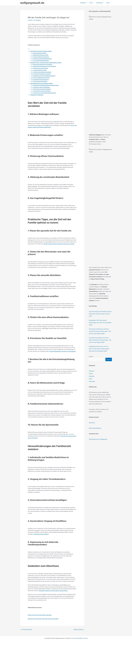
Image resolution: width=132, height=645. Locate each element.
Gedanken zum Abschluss (37, 94)
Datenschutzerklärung (95, 428)
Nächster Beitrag (79, 629)
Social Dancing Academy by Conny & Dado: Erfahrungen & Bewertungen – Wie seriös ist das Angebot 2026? (100, 340)
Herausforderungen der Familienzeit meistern (42, 83)
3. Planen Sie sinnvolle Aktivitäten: (40, 68)
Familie (30, 20)
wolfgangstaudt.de (32, 2)
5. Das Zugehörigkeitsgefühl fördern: (41, 60)
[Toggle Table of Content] (29, 49)
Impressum (92, 422)
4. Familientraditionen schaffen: (40, 70)
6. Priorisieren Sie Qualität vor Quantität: (42, 73)
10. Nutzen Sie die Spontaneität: (40, 81)
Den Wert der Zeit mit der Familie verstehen (41, 51)
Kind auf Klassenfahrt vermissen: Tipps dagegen (62, 351)
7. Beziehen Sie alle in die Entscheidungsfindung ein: (44, 75)
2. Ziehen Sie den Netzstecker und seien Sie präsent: (44, 66)
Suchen (91, 356)
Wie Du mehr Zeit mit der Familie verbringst (39, 615)
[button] (86, 2)
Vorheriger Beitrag (26, 629)
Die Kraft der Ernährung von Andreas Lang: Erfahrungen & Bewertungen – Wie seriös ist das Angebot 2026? (100, 331)
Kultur (90, 378)
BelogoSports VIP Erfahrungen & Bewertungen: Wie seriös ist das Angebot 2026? (100, 323)
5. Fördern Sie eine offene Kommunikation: (42, 72)
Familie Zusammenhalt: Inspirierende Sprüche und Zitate (59, 244)
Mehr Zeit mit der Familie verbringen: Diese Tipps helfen (43, 618)
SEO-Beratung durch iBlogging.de (98, 439)
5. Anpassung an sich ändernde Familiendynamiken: (44, 92)
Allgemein (91, 371)
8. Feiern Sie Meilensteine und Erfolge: (41, 77)
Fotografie (91, 376)
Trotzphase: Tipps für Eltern (41, 534)
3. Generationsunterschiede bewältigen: (42, 89)
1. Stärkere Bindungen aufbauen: (39, 53)
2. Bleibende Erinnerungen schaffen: (40, 55)
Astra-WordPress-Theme (81, 638)
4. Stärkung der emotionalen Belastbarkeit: (42, 58)
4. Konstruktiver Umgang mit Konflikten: (42, 91)
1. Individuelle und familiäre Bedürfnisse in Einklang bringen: (46, 85)
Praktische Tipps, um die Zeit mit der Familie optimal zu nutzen (45, 62)
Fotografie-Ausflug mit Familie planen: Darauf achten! (53, 590)
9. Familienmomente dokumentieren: (41, 79)
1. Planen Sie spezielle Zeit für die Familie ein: (42, 64)
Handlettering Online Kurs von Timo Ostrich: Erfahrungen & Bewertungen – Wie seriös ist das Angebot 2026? (99, 349)
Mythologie (92, 381)
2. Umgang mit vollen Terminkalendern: (41, 87)
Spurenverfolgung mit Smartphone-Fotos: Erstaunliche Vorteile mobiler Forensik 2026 (100, 314)
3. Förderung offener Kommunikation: (41, 56)
